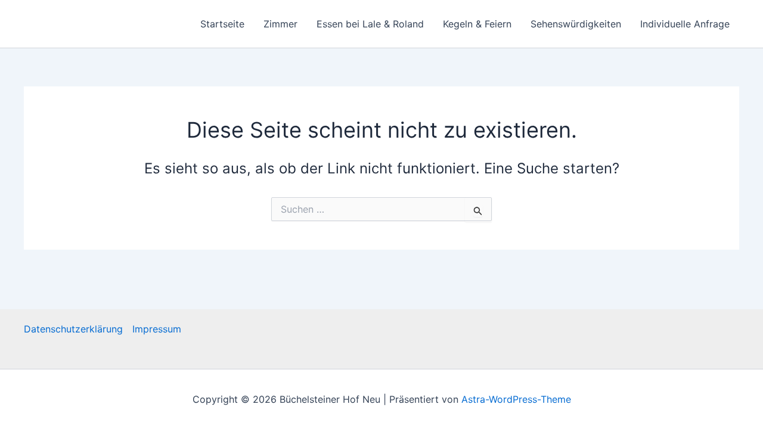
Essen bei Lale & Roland (370, 24)
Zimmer (280, 24)
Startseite (222, 24)
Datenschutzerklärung (73, 329)
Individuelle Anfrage (685, 24)
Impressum (156, 329)
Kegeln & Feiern (477, 24)
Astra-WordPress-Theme (516, 399)
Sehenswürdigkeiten (576, 24)
